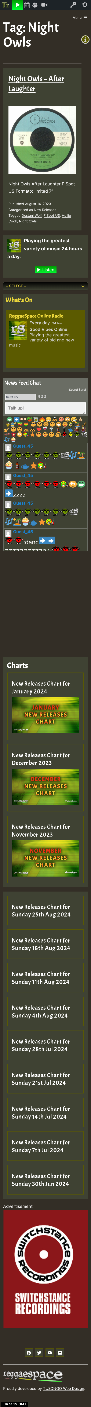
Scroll (82, 389)
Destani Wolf (32, 215)
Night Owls (28, 221)
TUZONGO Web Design (63, 1388)
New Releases (45, 210)
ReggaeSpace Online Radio (36, 316)
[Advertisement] (45, 600)
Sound (73, 389)
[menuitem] (6, 5)
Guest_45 (23, 446)
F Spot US (52, 215)
